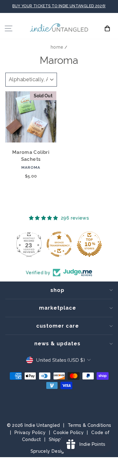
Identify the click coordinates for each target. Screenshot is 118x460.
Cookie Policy (68, 432)
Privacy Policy (30, 432)
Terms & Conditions (89, 425)
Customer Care (57, 326)
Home (57, 47)
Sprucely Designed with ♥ (59, 451)
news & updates (57, 344)
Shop (57, 290)
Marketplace (57, 308)
